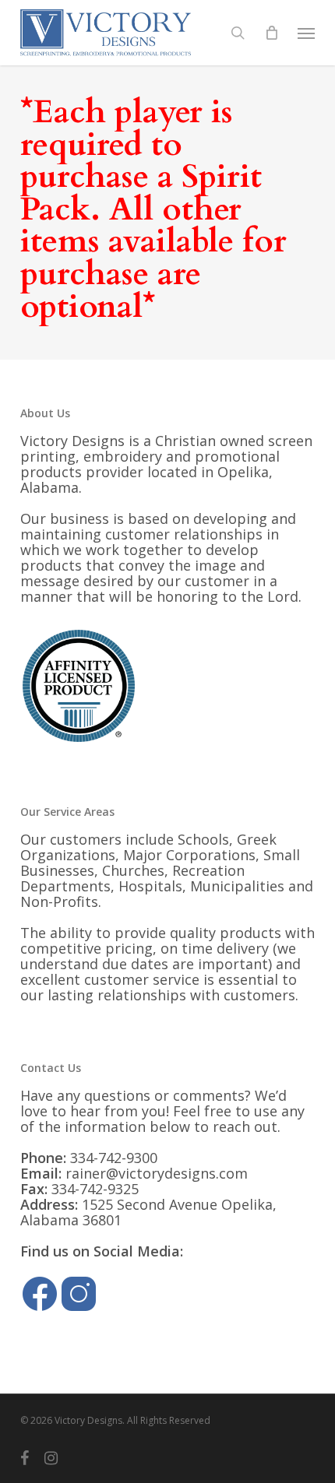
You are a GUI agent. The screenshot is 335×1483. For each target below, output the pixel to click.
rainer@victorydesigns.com (156, 1173)
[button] (306, 32)
